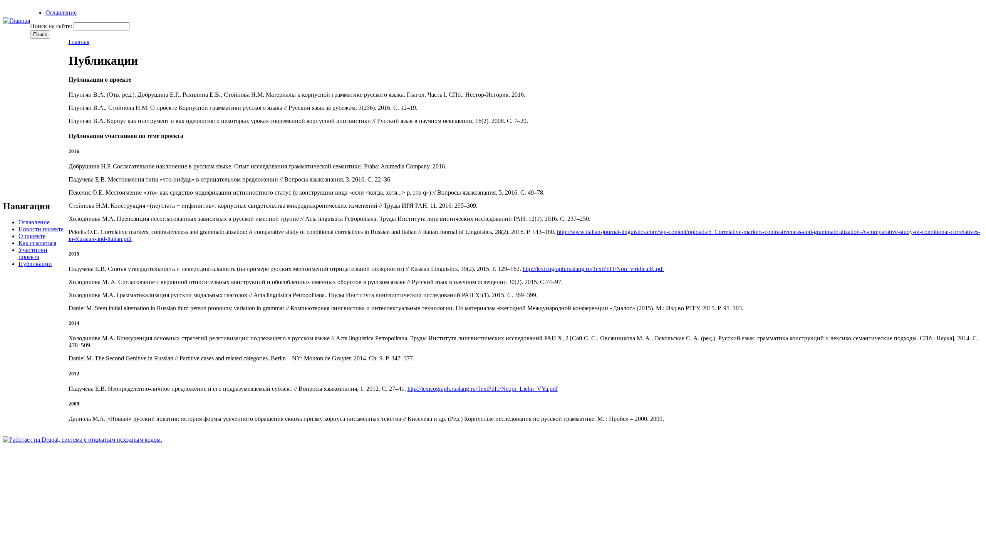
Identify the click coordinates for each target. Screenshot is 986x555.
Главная (79, 42)
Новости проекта (41, 229)
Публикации (35, 264)
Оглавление (61, 12)
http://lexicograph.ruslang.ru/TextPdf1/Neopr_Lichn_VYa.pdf (482, 388)
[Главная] (16, 20)
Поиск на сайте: (52, 26)
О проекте (31, 236)
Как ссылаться (37, 243)
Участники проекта (32, 253)
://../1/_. (593, 269)
